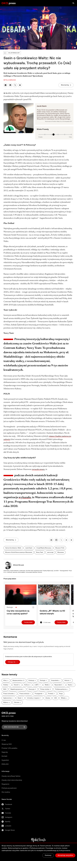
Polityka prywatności (9, 788)
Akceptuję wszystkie (65, 855)
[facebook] (56, 540)
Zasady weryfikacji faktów (11, 776)
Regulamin (5, 784)
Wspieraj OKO (7, 744)
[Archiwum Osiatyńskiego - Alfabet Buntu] (38, 840)
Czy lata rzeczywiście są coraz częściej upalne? (18, 612)
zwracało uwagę (38, 469)
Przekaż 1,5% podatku (9, 748)
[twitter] (61, 540)
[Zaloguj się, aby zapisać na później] (33, 607)
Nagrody (5, 752)
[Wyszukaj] (73, 3)
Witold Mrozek (18, 565)
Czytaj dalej (28, 622)
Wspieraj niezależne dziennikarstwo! (15, 721)
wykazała (25, 497)
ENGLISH (5, 764)
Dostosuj (48, 855)
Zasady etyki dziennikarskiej (12, 780)
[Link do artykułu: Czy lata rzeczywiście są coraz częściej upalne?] (20, 595)
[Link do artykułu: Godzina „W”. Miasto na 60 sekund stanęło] (53, 595)
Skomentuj (65, 85)
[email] (66, 540)
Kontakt (4, 756)
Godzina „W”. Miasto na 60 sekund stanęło (52, 612)
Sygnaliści (5, 760)
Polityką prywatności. (37, 848)
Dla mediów (6, 792)
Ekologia (10, 607)
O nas (4, 740)
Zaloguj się (11, 662)
